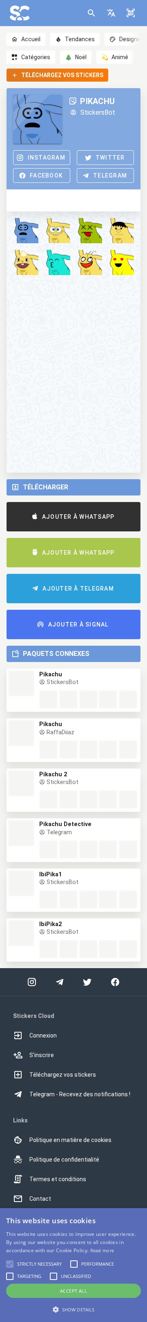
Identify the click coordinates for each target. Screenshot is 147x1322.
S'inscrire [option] (41, 1055)
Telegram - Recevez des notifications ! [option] (79, 1094)
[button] (111, 13)
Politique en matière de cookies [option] (70, 1140)
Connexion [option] (43, 1035)
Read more (102, 1250)
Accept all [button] (73, 1291)
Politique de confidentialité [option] (64, 1159)
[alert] (73, 1265)
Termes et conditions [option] (57, 1179)
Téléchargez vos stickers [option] (62, 1074)
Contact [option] (40, 1198)
